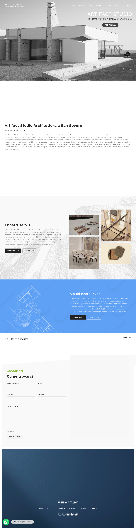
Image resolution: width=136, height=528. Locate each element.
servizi (55, 230)
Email (40, 383)
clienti (84, 298)
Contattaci (29, 250)
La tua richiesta (12, 406)
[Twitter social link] (64, 514)
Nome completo (13, 383)
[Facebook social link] (127, 5)
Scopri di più (125, 338)
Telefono (10, 395)
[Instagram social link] (129, 5)
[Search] (123, 5)
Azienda (41, 395)
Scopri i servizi (13, 250)
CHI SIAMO (110, 25)
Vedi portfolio (78, 317)
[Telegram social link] (76, 514)
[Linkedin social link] (72, 514)
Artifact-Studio (19, 130)
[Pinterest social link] (68, 514)
